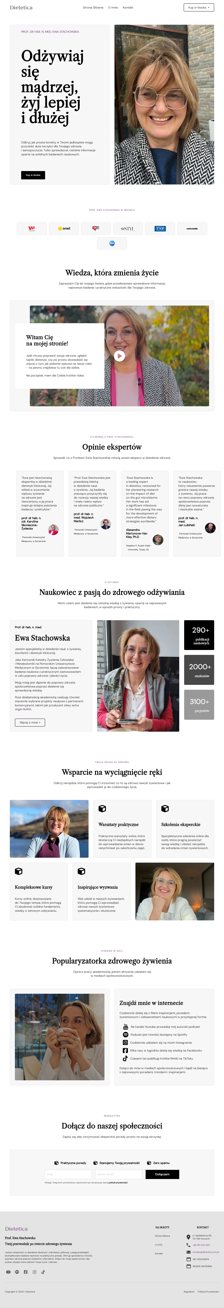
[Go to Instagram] (34, 1272)
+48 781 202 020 (201, 1245)
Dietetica (16, 1228)
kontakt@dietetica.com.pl (206, 1252)
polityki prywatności (118, 1182)
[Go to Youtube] (8, 1272)
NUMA (27, 709)
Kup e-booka (197, 7)
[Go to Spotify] (17, 1272)
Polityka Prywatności (208, 1291)
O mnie (113, 7)
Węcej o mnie (29, 722)
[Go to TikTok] (43, 1272)
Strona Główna (93, 7)
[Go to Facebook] (25, 1272)
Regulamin (189, 1291)
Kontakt (128, 7)
